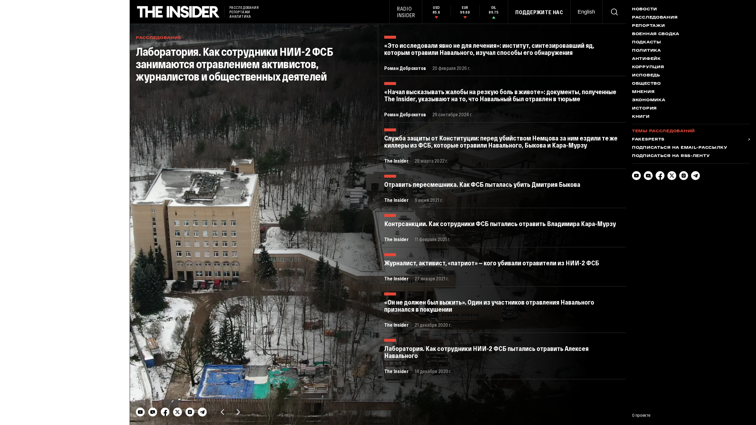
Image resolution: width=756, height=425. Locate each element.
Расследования (654, 17)
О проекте (641, 415)
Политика (646, 51)
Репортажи (648, 26)
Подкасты (646, 42)
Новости (644, 9)
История (644, 108)
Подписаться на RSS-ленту (671, 156)
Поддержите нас (539, 12)
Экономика (648, 100)
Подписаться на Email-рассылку (679, 148)
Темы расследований (663, 131)
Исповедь (646, 75)
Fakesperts (648, 139)
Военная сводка (655, 34)
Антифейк (646, 59)
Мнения (643, 92)
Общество (646, 84)
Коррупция (648, 67)
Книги (641, 117)
